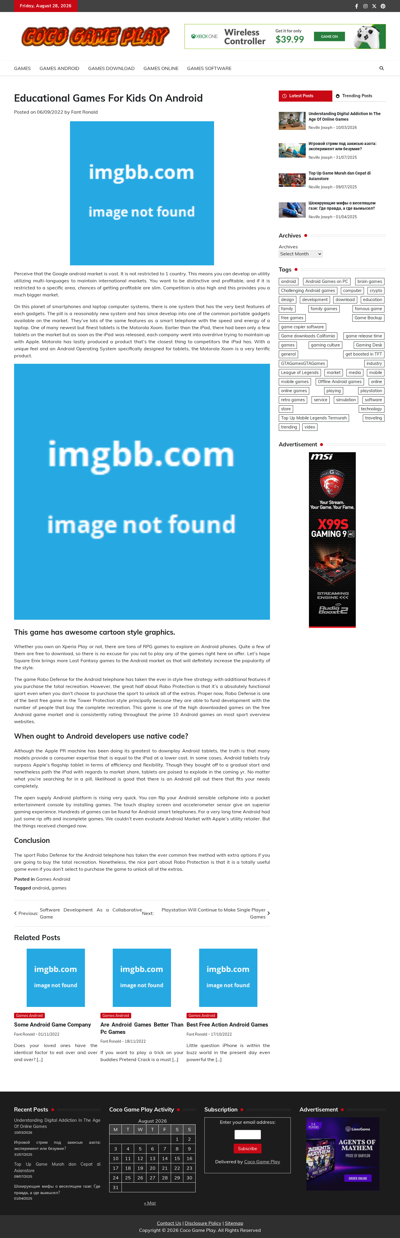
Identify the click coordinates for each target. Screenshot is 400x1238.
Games (22, 68)
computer (352, 290)
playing (334, 390)
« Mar (150, 1203)
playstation (371, 390)
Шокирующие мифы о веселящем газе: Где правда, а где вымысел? (342, 206)
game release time (364, 336)
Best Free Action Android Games (227, 1024)
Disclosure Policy (203, 1223)
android (40, 888)
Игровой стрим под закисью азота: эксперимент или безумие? (343, 146)
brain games (370, 281)
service (320, 399)
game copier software (302, 326)
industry (374, 363)
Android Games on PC (326, 281)
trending (289, 427)
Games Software (209, 68)
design (287, 299)
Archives (288, 247)
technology (371, 408)
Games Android (59, 68)
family (287, 308)
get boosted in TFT (364, 354)
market (334, 372)
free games (292, 317)
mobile (375, 372)
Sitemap (234, 1223)
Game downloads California (308, 336)
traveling (373, 418)
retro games (293, 399)
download (345, 299)
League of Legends (300, 372)
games (59, 888)
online (376, 381)
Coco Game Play (262, 1161)
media (355, 372)
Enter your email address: (247, 1141)
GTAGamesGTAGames (303, 363)
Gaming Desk (369, 345)
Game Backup (368, 317)
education (372, 299)
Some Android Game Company (52, 1024)
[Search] (381, 68)
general (288, 354)
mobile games (295, 381)
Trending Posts (357, 95)
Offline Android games (340, 381)
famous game (368, 308)
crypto (376, 290)
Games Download (111, 68)
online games (294, 390)
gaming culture (325, 345)
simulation (346, 399)
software (373, 399)
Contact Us (169, 1223)
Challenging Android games (308, 290)
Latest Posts (301, 95)
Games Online (160, 68)
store (286, 408)
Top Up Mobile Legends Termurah (314, 418)
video (310, 427)
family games (324, 308)
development (315, 299)
